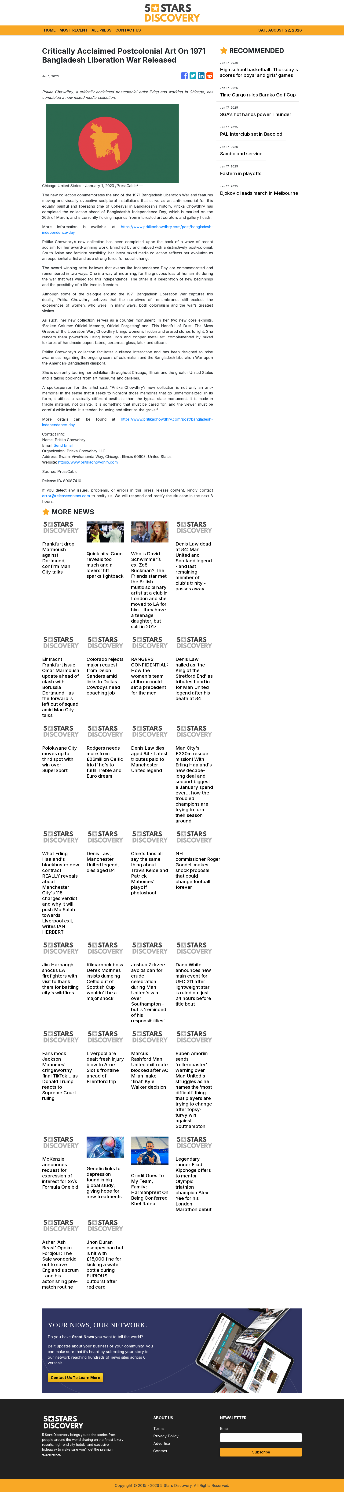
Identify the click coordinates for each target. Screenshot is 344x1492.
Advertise (161, 1443)
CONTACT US (128, 30)
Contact (160, 1451)
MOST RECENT (73, 30)
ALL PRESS (101, 30)
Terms (159, 1428)
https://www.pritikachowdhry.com (88, 462)
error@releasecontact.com (66, 495)
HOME (50, 30)
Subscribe (261, 1452)
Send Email (63, 445)
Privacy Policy (166, 1436)
